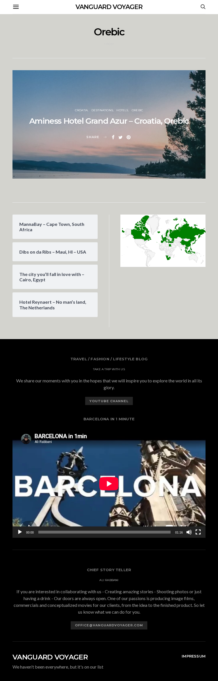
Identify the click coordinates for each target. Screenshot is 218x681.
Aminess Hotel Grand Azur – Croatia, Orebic (109, 121)
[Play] (20, 532)
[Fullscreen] (198, 532)
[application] (109, 483)
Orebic (137, 110)
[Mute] (189, 532)
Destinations (102, 110)
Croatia (81, 110)
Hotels (122, 110)
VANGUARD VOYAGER (109, 7)
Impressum (194, 656)
